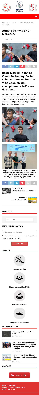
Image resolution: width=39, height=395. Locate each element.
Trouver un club (19, 269)
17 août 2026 (17, 351)
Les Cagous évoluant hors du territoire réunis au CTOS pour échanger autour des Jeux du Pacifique (24, 346)
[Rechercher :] (19, 219)
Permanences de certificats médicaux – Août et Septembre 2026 (24, 357)
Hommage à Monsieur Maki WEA (23, 333)
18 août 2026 (17, 336)
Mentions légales (9, 385)
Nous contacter (8, 389)
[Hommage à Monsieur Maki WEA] (6, 334)
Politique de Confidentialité (13, 387)
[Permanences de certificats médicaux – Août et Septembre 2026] (6, 357)
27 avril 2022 (8, 39)
